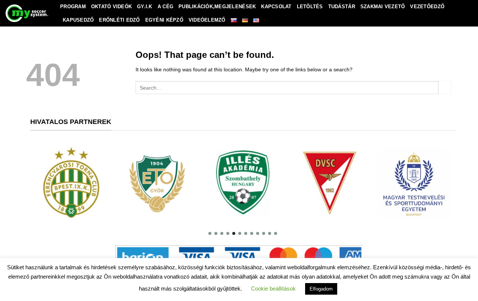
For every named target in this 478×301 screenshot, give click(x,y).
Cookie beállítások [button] (273, 288)
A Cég (165, 6)
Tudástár (341, 6)
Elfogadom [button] (321, 289)
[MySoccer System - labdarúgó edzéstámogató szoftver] (27, 13)
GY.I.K (144, 6)
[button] (209, 233)
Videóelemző (207, 20)
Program (73, 6)
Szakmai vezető (382, 6)
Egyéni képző (164, 20)
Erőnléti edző (119, 20)
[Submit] (445, 87)
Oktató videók (111, 6)
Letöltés (310, 6)
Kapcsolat (276, 6)
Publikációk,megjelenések (217, 6)
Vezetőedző (427, 6)
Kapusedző (78, 20)
